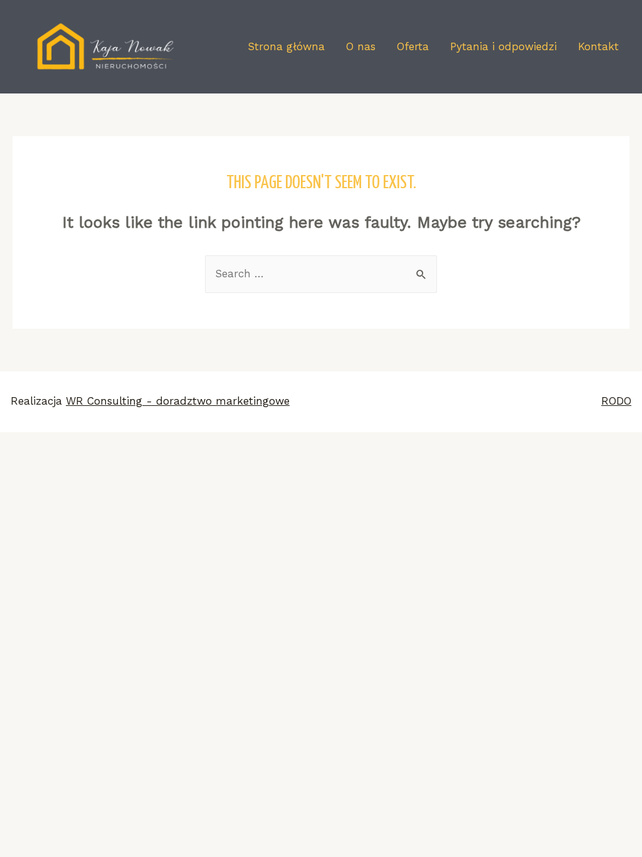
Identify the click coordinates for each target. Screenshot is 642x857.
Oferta (413, 46)
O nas (361, 46)
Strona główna (286, 46)
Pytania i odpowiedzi (503, 46)
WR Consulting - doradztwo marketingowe (178, 401)
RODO (616, 401)
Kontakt (598, 46)
